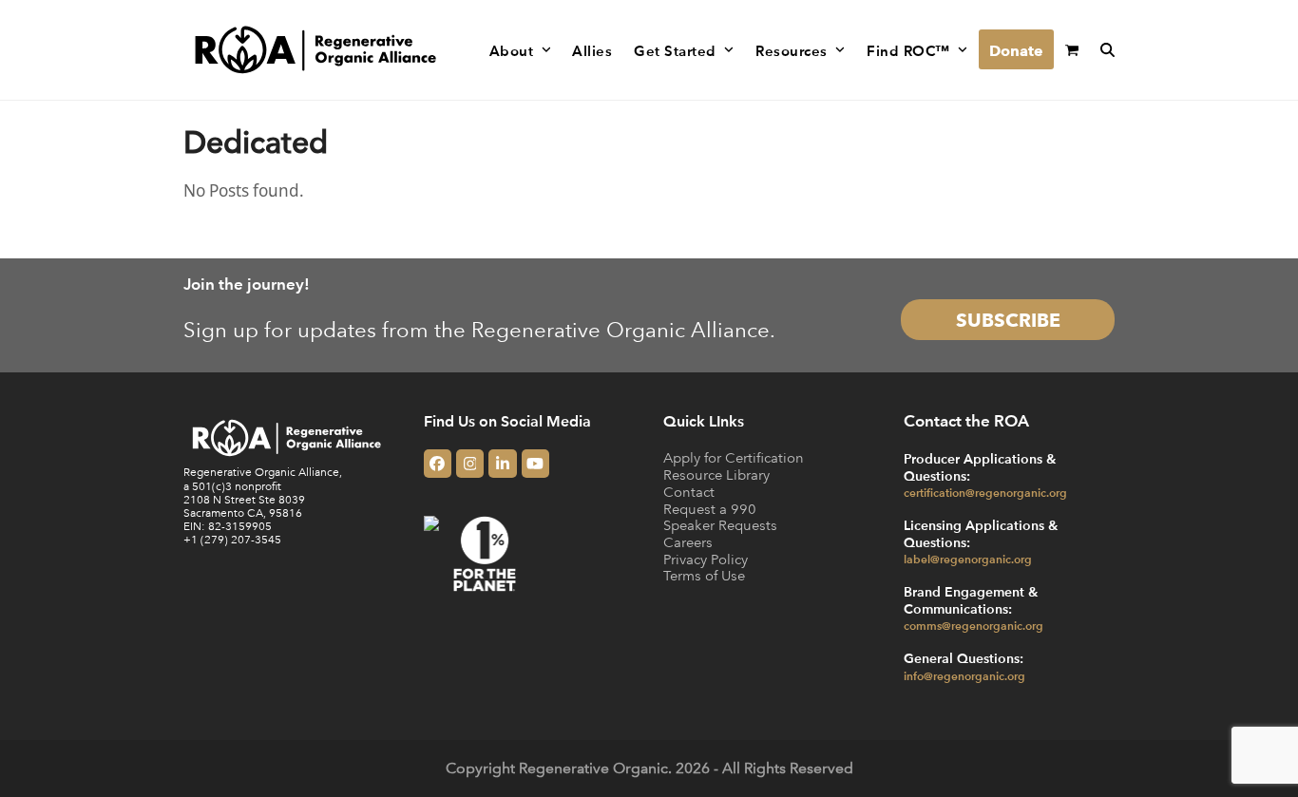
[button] (1072, 50)
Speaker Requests (720, 525)
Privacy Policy (705, 559)
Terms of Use (704, 575)
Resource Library (716, 474)
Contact (689, 492)
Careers (688, 542)
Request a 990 (709, 509)
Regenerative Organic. (595, 767)
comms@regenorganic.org (973, 625)
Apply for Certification (733, 457)
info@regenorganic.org (964, 675)
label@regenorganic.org (968, 558)
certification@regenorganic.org (985, 492)
